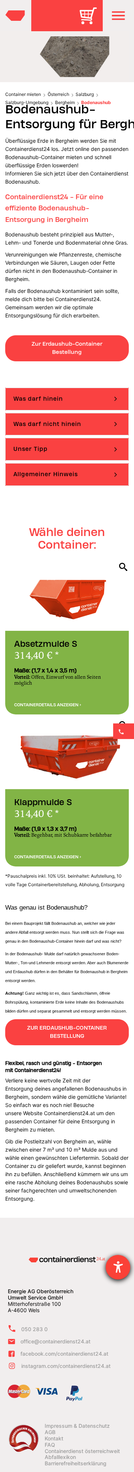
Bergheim (65, 102)
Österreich (58, 94)
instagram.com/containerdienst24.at (66, 1366)
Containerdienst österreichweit (82, 1451)
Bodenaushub (96, 102)
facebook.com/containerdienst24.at (64, 1353)
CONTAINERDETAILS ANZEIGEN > (47, 704)
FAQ (50, 1445)
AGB (50, 1432)
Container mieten (23, 94)
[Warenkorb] (91, 21)
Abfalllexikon (60, 1457)
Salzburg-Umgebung (26, 102)
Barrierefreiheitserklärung (75, 1463)
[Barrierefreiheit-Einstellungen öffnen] (118, 1267)
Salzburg (85, 94)
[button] (118, 15)
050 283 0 (34, 1329)
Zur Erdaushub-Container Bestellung (67, 347)
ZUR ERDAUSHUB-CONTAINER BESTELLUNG (67, 1031)
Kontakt (54, 1439)
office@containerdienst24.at (55, 1341)
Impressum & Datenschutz (77, 1426)
